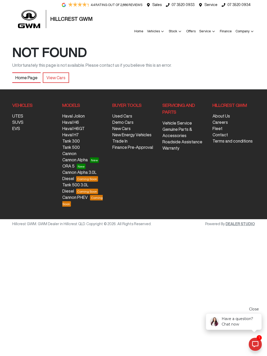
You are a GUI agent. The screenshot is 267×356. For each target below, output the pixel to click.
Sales (157, 5)
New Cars (121, 128)
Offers (191, 31)
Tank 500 (71, 147)
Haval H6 (70, 122)
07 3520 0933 (183, 5)
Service (210, 5)
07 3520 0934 (239, 5)
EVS (16, 128)
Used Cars (122, 116)
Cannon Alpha (75, 160)
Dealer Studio (240, 224)
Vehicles (153, 31)
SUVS (17, 122)
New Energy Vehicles (131, 135)
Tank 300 (71, 141)
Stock (173, 31)
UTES (17, 116)
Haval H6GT (73, 128)
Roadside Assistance (182, 142)
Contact (220, 135)
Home (138, 31)
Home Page (26, 78)
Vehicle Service (177, 123)
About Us (221, 116)
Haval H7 (70, 135)
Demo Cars (123, 122)
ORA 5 (68, 166)
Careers (220, 122)
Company (242, 31)
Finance (226, 31)
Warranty (170, 148)
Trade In (120, 141)
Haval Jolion (73, 116)
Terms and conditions (233, 141)
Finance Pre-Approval (132, 147)
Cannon (69, 153)
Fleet (217, 128)
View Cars (55, 78)
